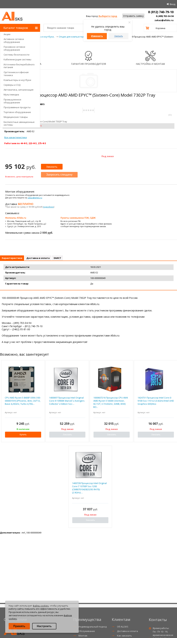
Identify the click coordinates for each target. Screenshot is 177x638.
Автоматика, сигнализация (18, 89)
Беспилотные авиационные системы (19, 123)
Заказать (51, 166)
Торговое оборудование (17, 112)
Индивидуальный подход (92, 626)
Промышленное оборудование (12, 101)
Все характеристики (15, 137)
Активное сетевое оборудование (14, 40)
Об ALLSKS (122, 626)
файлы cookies (41, 605)
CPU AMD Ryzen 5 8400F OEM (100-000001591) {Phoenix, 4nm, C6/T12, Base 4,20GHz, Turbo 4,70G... (23, 400)
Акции (7, 34)
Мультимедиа (11, 94)
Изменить (97, 36)
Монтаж (82, 635)
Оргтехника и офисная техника (16, 74)
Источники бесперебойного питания (19, 66)
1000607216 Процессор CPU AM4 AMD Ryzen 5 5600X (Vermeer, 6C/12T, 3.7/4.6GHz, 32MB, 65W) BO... (110, 402)
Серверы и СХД (12, 84)
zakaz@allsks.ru (164, 20)
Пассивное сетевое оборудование (14, 48)
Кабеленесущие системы (17, 59)
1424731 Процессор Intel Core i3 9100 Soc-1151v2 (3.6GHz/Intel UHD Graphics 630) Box (156, 400)
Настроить (44, 626)
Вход (172, 4)
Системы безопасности (16, 54)
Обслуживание (86, 631)
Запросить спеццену (59, 174)
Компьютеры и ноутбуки (17, 80)
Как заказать (124, 635)
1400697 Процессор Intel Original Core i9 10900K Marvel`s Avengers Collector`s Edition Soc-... (67, 400)
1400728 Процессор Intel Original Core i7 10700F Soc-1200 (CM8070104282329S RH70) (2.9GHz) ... (89, 488)
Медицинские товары (16, 117)
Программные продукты (17, 107)
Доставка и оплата (127, 631)
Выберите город (108, 16)
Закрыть (118, 36)
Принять (19, 626)
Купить (23, 434)
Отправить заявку (133, 15)
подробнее (48, 206)
